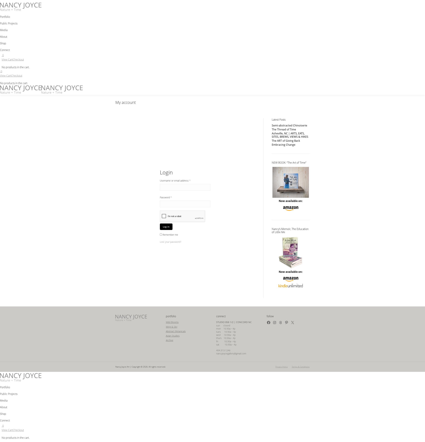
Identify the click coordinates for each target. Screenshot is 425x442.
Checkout (18, 59)
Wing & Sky (171, 326)
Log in (166, 226)
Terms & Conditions (301, 366)
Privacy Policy (281, 366)
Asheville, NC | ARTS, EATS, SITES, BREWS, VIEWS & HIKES (290, 135)
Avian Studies (173, 335)
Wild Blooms (172, 322)
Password (170, 197)
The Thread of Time (284, 129)
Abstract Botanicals (176, 331)
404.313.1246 (223, 350)
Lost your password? (170, 241)
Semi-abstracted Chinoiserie (289, 125)
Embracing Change (283, 144)
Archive (169, 340)
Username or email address (180, 180)
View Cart (7, 59)
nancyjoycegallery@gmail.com (231, 353)
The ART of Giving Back (286, 140)
